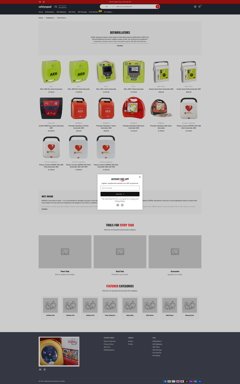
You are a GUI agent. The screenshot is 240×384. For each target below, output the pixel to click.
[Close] (140, 177)
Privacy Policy (120, 201)
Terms (133, 199)
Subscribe (119, 194)
